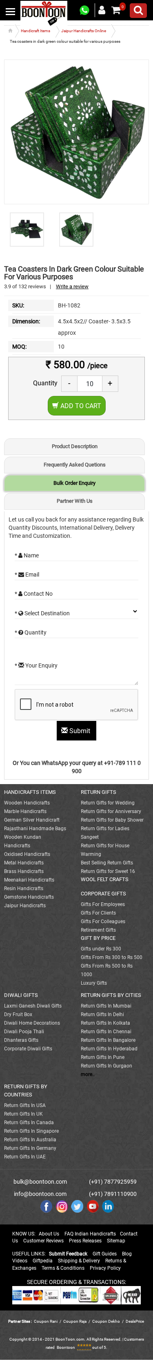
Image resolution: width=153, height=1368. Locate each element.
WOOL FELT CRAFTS (105, 879)
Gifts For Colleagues (103, 921)
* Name (27, 555)
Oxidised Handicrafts (27, 854)
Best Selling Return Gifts (107, 863)
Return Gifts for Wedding (108, 803)
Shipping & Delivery (79, 1261)
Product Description (75, 446)
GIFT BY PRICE (98, 938)
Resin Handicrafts (23, 888)
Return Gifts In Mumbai (106, 1006)
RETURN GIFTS (98, 792)
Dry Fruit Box (18, 1014)
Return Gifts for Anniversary (111, 811)
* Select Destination (42, 613)
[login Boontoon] (103, 10)
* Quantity (31, 632)
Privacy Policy (105, 1268)
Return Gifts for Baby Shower (112, 820)
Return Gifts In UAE (25, 1157)
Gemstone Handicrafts (29, 897)
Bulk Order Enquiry (74, 483)
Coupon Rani (46, 1321)
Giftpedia (43, 1261)
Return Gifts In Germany (30, 1148)
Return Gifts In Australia (30, 1140)
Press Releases (85, 1241)
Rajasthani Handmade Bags (35, 828)
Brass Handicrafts (24, 871)
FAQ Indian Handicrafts (90, 1234)
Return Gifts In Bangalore (108, 1040)
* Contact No (34, 593)
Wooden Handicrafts (27, 803)
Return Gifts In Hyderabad (109, 1049)
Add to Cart (80, 406)
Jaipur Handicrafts (25, 905)
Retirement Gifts (98, 930)
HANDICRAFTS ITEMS (30, 792)
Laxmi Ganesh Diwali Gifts (33, 1006)
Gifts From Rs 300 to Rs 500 (111, 957)
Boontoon (66, 1347)
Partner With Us (75, 501)
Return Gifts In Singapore (31, 1131)
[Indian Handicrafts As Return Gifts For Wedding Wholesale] (43, 13)
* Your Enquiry (36, 665)
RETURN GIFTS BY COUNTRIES (25, 1090)
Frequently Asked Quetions (75, 465)
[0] (115, 10)
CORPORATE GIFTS (103, 894)
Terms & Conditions (63, 1268)
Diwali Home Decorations (32, 1023)
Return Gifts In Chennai (106, 1031)
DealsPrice (135, 1321)
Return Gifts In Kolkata (105, 1023)
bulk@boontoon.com (40, 1181)
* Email (27, 574)
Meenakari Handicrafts (29, 880)
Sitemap (116, 1241)
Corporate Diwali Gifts (28, 1049)
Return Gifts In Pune (102, 1057)
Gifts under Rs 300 (101, 949)
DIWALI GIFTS (21, 995)
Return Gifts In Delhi (102, 1014)
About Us (49, 1234)
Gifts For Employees (103, 904)
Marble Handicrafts (25, 811)
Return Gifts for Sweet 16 (108, 871)
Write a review (72, 286)
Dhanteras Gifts (21, 1040)
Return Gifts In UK (23, 1114)
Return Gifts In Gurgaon (106, 1066)
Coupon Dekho (106, 1321)
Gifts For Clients (98, 913)
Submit (80, 731)
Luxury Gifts (94, 983)
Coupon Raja (75, 1321)
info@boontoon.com (40, 1194)
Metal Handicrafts (24, 863)
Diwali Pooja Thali (24, 1031)
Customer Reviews (43, 1241)
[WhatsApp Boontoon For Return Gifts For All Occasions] (85, 10)
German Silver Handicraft (32, 820)
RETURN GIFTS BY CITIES (111, 995)
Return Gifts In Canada (29, 1122)
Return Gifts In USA (25, 1105)
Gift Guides (105, 1254)
